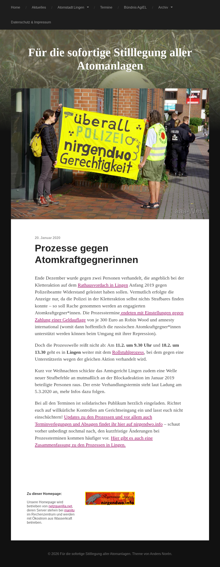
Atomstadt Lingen (71, 7)
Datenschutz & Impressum (31, 22)
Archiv (163, 7)
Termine (106, 7)
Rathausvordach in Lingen (103, 285)
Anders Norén (160, 554)
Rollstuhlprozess (128, 352)
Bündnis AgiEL (135, 7)
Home (15, 7)
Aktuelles (39, 7)
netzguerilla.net (60, 506)
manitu (69, 510)
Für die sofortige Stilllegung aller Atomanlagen (95, 554)
